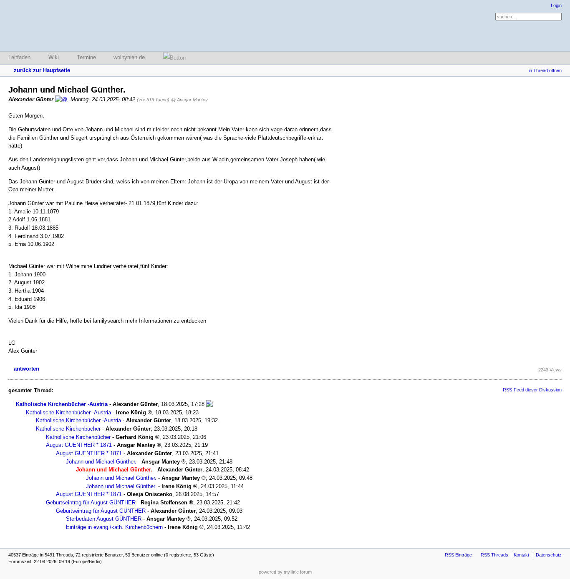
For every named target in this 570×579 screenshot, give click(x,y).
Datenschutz (549, 554)
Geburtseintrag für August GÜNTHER (91, 502)
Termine (86, 57)
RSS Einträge (458, 554)
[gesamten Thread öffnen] (209, 404)
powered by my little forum (285, 571)
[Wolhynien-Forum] (52, 25)
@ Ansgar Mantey (189, 99)
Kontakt (521, 554)
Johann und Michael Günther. (101, 462)
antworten (26, 369)
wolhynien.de (129, 57)
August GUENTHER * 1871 (79, 445)
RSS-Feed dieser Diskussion (532, 389)
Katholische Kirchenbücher (68, 429)
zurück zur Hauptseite (42, 70)
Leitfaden (19, 57)
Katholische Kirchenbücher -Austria (62, 404)
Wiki (53, 57)
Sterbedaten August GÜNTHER (103, 519)
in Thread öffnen (545, 70)
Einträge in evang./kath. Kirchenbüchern (114, 527)
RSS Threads (494, 554)
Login (556, 5)
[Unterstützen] (172, 58)
